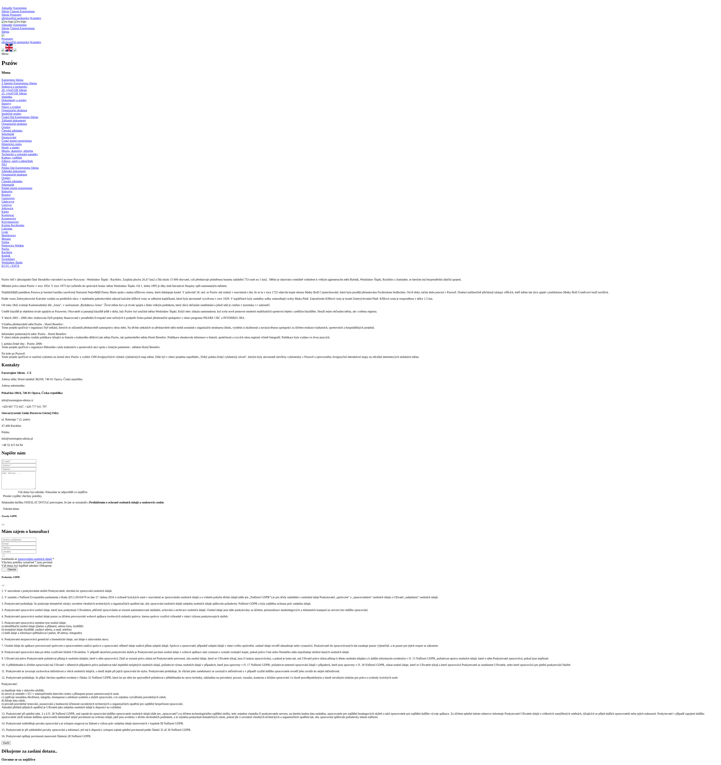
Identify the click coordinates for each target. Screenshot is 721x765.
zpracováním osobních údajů (35, 559)
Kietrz (5, 211)
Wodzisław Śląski (12, 262)
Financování (9, 137)
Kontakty (35, 18)
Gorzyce (7, 205)
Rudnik (6, 255)
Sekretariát (8, 134)
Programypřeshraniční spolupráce (15, 16)
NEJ (4, 164)
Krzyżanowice (10, 221)
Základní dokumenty (14, 120)
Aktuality (7, 8)
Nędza (5, 242)
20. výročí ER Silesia (14, 90)
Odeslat (9, 569)
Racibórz (7, 252)
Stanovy (6, 103)
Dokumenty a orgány (14, 100)
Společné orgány (11, 113)
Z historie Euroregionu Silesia (19, 83)
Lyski (5, 232)
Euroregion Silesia (12, 79)
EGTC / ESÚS (10, 265)
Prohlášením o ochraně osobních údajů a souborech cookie (126, 502)
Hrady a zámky (11, 147)
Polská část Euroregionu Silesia (20, 167)
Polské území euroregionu (17, 188)
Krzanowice (9, 218)
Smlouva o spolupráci (14, 86)
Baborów (7, 191)
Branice (6, 194)
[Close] (3, 524)
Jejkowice (7, 208)
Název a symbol (11, 107)
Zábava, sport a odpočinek (17, 161)
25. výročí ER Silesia (14, 93)
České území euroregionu (17, 140)
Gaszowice (8, 198)
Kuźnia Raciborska (13, 225)
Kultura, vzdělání (12, 157)
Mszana (6, 238)
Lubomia (7, 228)
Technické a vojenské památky (20, 154)
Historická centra (12, 144)
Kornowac (8, 215)
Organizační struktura (14, 110)
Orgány (6, 127)
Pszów (5, 248)
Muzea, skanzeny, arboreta (17, 150)
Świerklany (8, 259)
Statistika (7, 96)
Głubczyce (8, 201)
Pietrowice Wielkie (13, 245)
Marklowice (9, 235)
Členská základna (12, 130)
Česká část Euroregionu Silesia (20, 117)
